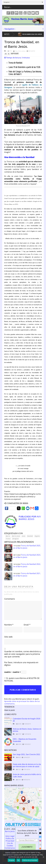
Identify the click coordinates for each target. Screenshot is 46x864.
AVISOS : (7, 34)
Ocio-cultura (22, 51)
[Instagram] (40, 841)
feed (29, 13)
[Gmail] (32, 508)
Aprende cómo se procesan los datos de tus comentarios (22, 702)
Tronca (8, 539)
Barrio (8, 536)
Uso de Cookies (10, 844)
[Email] (27, 508)
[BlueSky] (40, 837)
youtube (33, 13)
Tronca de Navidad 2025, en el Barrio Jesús (27, 546)
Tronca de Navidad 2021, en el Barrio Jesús (27, 574)
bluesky (37, 13)
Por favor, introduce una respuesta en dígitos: (21, 663)
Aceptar (11, 860)
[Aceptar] (43, 857)
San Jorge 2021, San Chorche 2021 (26, 754)
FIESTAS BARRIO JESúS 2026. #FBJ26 (29, 34)
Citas (16, 51)
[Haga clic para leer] (17, 34)
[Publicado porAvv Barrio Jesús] (11, 527)
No (18, 860)
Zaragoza (15, 539)
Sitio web (8, 636)
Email (27, 624)
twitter (12, 13)
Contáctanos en (10, 849)
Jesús (23, 536)
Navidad (30, 536)
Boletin (25, 13)
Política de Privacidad (10, 839)
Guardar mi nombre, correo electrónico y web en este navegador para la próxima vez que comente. (22, 654)
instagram (16, 13)
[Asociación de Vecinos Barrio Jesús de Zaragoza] (23, 24)
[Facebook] (10, 508)
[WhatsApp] (23, 508)
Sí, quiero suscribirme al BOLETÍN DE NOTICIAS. (21, 679)
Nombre (8, 624)
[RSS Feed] (40, 849)
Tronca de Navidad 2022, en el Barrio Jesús (27, 565)
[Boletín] (40, 845)
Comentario (9, 599)
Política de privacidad (30, 860)
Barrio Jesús (16, 536)
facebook (8, 13)
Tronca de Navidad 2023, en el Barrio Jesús (27, 556)
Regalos (37, 536)
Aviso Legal (9, 836)
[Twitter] (18, 508)
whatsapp (21, 13)
